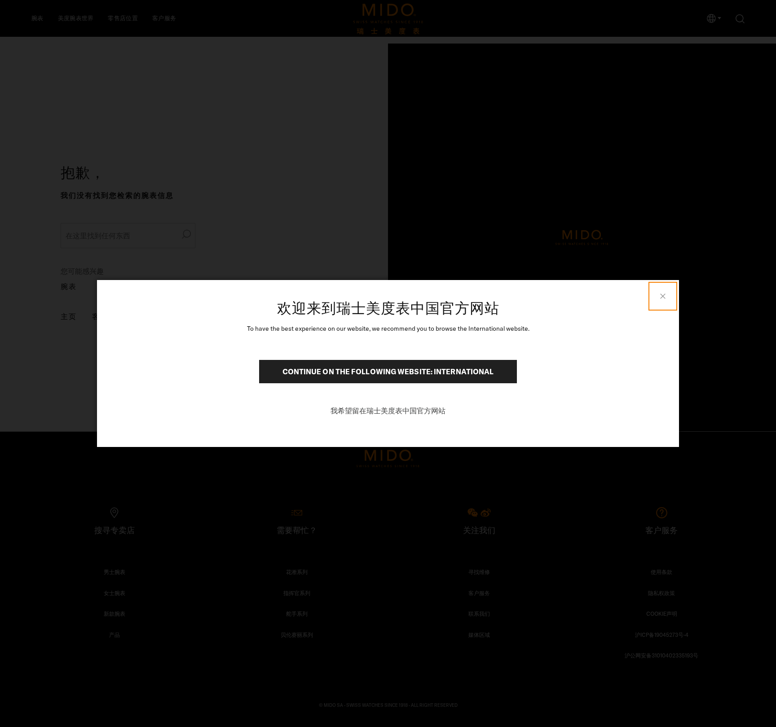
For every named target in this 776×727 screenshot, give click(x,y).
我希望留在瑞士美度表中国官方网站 (388, 410)
